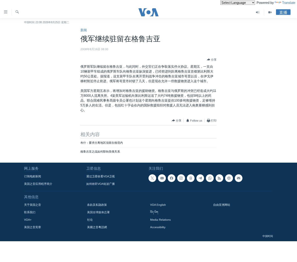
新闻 (83, 30)
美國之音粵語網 (97, 227)
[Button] (212, 59)
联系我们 (29, 212)
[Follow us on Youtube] (162, 178)
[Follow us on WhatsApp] (210, 178)
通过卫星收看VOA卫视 (100, 176)
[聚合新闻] (219, 178)
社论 (90, 219)
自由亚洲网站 (221, 204)
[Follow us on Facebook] (171, 178)
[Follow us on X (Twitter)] (152, 178)
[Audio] (258, 12)
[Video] (270, 12)
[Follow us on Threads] (191, 178)
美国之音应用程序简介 (38, 183)
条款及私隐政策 (97, 204)
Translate (288, 2)
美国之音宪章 (32, 227)
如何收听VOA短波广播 (100, 183)
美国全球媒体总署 (98, 212)
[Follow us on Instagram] (181, 178)
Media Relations (160, 219)
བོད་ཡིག (154, 212)
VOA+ (28, 219)
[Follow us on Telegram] (200, 178)
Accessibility (157, 227)
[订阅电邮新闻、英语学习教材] (238, 178)
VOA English (158, 204)
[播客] (229, 178)
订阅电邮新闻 (32, 176)
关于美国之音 (32, 204)
